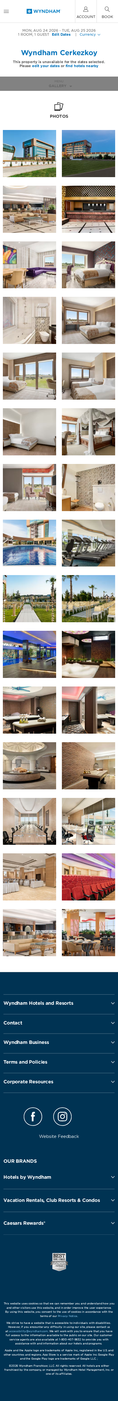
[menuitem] (6, 11)
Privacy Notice (67, 1316)
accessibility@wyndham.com (28, 1331)
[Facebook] (33, 1117)
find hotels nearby (82, 66)
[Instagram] (62, 1117)
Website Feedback (59, 1136)
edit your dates (46, 66)
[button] (59, 1177)
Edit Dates (61, 35)
